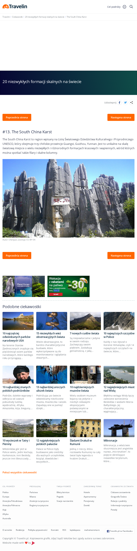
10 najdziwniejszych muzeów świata (82, 388)
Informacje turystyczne (121, 505)
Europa (6, 496)
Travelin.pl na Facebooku (121, 531)
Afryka (6, 514)
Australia (7, 518)
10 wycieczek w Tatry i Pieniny (16, 442)
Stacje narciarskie (65, 501)
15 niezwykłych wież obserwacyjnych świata (50, 335)
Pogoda (60, 496)
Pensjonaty (89, 501)
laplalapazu (75, 530)
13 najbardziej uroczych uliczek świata (50, 388)
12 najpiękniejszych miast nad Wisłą (119, 388)
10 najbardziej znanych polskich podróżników (16, 388)
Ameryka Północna (11, 505)
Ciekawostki (17, 16)
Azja (4, 509)
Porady (114, 509)
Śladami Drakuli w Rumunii (81, 442)
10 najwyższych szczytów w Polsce (119, 335)
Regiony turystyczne (39, 505)
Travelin (6, 16)
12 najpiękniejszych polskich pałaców (48, 442)
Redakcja (20, 530)
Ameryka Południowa (12, 501)
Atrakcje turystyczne (39, 501)
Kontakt (55, 530)
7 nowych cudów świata (84, 333)
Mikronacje (110, 440)
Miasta (33, 496)
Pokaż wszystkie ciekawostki (20, 472)
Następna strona (121, 117)
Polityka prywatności (37, 530)
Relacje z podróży (119, 501)
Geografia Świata (119, 496)
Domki (87, 505)
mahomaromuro (92, 530)
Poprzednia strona (17, 117)
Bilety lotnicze (63, 492)
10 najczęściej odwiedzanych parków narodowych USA (16, 337)
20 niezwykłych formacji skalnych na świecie (44, 16)
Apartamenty (90, 496)
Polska (6, 492)
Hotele (87, 492)
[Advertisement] (68, 45)
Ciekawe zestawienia (120, 492)
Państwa (34, 492)
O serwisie (7, 530)
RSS (64, 530)
